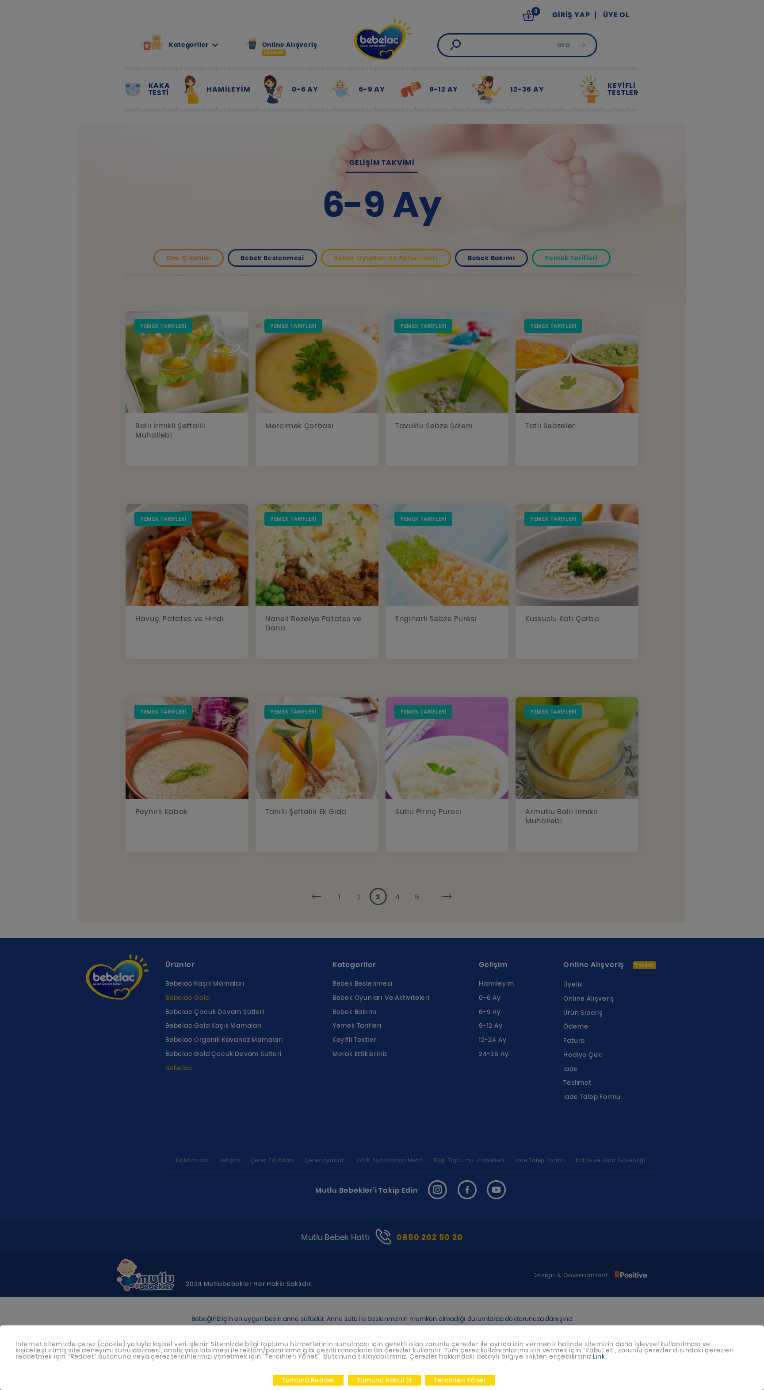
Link (599, 1356)
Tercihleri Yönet (460, 1380)
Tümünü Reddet (308, 1380)
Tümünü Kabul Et (384, 1380)
